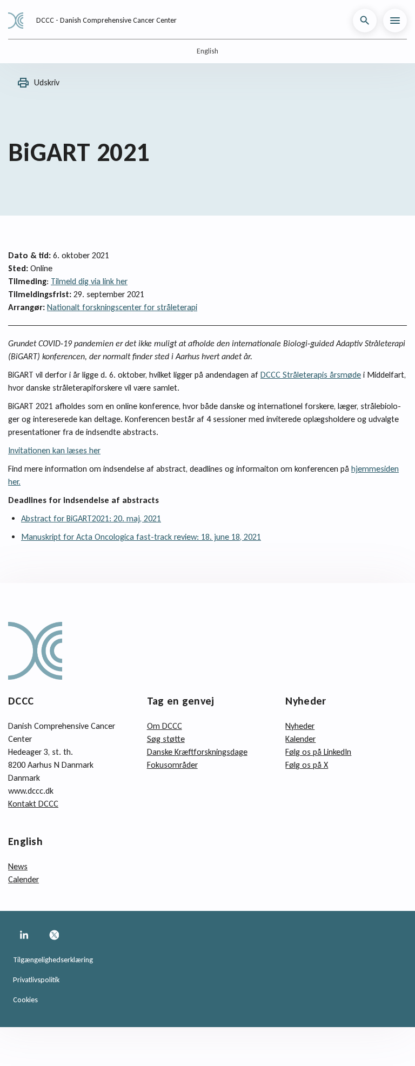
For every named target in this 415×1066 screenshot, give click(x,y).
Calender (23, 879)
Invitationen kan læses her (54, 450)
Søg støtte (166, 739)
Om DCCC (164, 726)
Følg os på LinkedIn (318, 752)
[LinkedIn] (24, 935)
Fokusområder (172, 765)
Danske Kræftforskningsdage (197, 752)
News (18, 866)
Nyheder (299, 726)
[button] (364, 20)
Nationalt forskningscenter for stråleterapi (122, 307)
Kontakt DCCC (33, 804)
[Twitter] (54, 935)
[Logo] (20, 20)
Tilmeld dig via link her (89, 281)
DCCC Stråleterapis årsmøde (310, 375)
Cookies (25, 999)
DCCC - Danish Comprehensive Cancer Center (106, 20)
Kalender (300, 739)
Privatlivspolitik (36, 979)
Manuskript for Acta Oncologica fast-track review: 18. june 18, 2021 (141, 537)
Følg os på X (306, 765)
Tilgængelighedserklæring (53, 959)
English (207, 51)
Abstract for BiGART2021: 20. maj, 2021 (91, 518)
